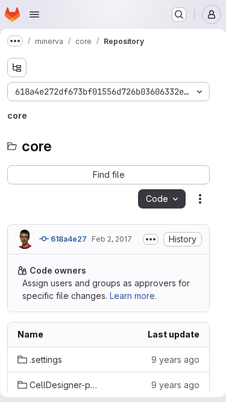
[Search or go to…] (179, 14)
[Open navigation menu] (34, 14)
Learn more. (133, 296)
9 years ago (175, 359)
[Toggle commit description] (151, 239)
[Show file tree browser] (17, 67)
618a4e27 (68, 238)
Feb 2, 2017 (112, 238)
